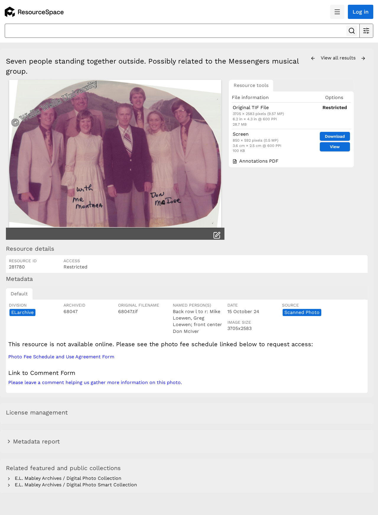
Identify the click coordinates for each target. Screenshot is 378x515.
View (335, 146)
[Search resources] (351, 30)
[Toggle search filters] (366, 31)
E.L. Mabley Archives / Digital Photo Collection (66, 478)
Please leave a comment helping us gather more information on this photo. (95, 382)
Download (335, 136)
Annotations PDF (258, 161)
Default (19, 294)
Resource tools (251, 85)
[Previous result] (313, 58)
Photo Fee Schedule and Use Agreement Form (61, 356)
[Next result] (363, 58)
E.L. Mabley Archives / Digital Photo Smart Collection (74, 485)
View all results (339, 58)
